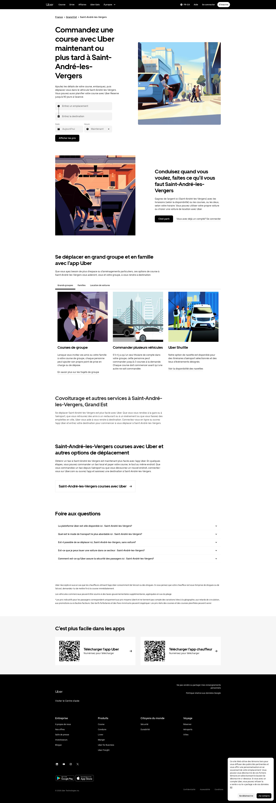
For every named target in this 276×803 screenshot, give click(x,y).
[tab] (114, 285)
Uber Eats (95, 4)
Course (62, 4)
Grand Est (71, 17)
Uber (49, 4)
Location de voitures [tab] (100, 285)
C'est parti (163, 218)
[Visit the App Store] (84, 778)
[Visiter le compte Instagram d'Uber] (70, 764)
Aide (196, 4)
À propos (108, 4)
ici (231, 787)
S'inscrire (223, 4)
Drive (71, 4)
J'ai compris (264, 796)
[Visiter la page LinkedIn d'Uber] (56, 764)
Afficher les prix (67, 138)
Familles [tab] (82, 285)
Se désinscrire (246, 796)
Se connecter (208, 4)
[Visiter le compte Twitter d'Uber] (77, 764)
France (59, 17)
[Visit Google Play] (65, 778)
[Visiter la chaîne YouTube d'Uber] (63, 764)
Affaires (82, 4)
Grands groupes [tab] (65, 285)
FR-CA (187, 4)
